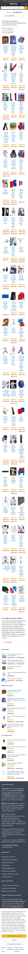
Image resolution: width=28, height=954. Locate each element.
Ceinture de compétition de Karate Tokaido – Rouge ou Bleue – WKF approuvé (13, 78)
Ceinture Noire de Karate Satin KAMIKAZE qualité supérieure (21, 511)
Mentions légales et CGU (8, 868)
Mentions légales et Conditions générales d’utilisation (19, 949)
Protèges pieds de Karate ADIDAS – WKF (21, 304)
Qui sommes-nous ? (7, 876)
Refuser (14, 940)
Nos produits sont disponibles (9, 859)
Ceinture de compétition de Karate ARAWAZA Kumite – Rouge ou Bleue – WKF (13, 50)
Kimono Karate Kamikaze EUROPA (5, 191)
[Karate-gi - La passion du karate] (13, 4)
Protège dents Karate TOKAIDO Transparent (6, 250)
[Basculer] (3, 642)
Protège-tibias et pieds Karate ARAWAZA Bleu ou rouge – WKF (21, 108)
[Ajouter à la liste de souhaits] (6, 38)
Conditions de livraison (8, 862)
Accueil (8, 12)
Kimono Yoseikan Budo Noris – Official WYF (5, 448)
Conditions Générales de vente (10, 874)
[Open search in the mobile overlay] (14, 7)
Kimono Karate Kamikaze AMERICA (21, 277)
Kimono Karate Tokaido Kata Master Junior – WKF (21, 77)
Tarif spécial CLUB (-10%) (8, 857)
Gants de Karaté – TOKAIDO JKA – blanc (5, 419)
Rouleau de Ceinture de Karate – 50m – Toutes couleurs (13, 137)
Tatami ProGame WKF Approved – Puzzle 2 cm (5, 305)
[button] (2, 4)
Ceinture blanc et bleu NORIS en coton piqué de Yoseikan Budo (21, 571)
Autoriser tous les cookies (14, 936)
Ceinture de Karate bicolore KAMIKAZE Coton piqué (6, 331)
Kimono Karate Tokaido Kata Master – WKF (5, 77)
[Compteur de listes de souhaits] (19, 4)
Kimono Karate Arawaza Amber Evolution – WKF (13, 448)
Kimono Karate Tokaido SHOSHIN (13, 330)
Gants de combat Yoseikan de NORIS (5, 278)
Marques (10, 29)
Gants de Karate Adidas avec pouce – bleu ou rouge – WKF (21, 165)
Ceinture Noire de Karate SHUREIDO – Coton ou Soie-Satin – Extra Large (14, 306)
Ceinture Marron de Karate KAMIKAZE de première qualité (13, 421)
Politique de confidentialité (9, 871)
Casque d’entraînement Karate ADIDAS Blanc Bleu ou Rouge (6, 392)
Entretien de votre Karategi (9, 888)
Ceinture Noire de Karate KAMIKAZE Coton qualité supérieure (13, 164)
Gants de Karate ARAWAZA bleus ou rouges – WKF (21, 49)
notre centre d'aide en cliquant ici (16, 901)
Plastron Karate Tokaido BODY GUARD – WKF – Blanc (5, 539)
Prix (4, 29)
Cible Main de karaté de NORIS (21, 419)
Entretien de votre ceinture (9, 891)
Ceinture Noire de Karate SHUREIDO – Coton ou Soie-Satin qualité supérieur (6, 137)
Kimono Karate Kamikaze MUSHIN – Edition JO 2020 (5, 360)
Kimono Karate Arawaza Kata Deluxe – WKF (21, 221)
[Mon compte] (22, 4)
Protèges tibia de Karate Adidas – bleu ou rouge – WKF (21, 194)
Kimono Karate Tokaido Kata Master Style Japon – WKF (13, 222)
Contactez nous (6, 865)
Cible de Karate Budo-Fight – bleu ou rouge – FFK (13, 194)
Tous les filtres (7, 32)
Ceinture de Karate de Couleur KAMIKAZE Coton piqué (6, 49)
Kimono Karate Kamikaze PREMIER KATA (13, 480)
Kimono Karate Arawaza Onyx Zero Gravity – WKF (13, 251)
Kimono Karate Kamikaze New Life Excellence (13, 392)
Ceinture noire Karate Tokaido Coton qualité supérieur (5, 482)
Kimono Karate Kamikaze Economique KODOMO (22, 598)
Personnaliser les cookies (14, 944)
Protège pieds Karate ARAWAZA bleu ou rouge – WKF (21, 332)
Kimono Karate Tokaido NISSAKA (21, 249)
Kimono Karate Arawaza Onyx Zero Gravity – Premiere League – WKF (21, 540)
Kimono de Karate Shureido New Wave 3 (5, 220)
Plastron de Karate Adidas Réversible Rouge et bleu (21, 393)
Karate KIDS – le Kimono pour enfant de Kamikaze (13, 510)
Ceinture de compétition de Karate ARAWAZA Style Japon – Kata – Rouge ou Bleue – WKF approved (21, 363)
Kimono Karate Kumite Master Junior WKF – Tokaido (13, 360)
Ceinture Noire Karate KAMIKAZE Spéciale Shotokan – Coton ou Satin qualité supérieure (21, 451)
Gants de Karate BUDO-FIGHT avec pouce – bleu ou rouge (21, 482)
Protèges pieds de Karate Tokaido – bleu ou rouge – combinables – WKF (14, 600)
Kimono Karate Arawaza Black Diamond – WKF (5, 163)
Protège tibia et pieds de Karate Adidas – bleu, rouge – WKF (13, 108)
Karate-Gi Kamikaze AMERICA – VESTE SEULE (13, 568)
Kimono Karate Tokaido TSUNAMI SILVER (5, 509)
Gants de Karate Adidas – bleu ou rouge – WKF (21, 136)
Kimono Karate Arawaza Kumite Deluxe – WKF (5, 106)
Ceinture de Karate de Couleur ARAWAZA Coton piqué (13, 279)
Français (6, 2)
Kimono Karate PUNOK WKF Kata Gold (13, 537)
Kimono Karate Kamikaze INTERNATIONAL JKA (7, 568)
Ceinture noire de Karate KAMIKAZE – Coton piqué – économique (6, 600)
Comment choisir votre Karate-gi (10, 885)
